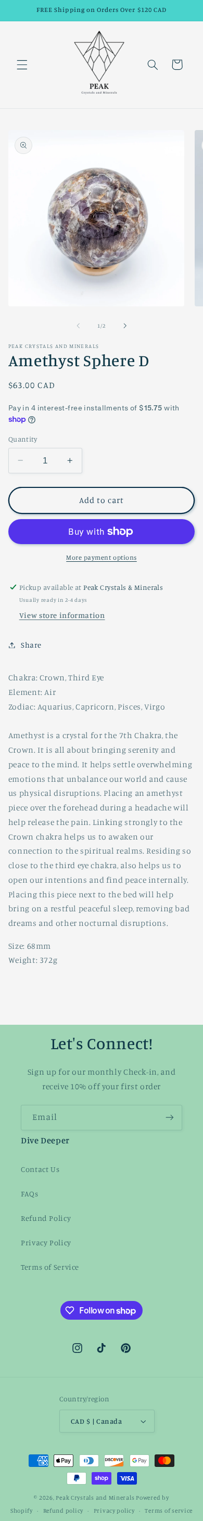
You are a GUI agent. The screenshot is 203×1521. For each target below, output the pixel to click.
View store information (62, 615)
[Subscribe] (170, 1117)
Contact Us (40, 1169)
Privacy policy (114, 1510)
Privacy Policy (46, 1242)
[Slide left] (78, 326)
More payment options (101, 557)
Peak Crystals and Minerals (95, 1497)
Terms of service (169, 1510)
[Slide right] (124, 326)
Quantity (22, 439)
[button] (22, 64)
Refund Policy (46, 1218)
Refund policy (63, 1510)
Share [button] (31, 644)
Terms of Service (50, 1266)
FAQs (30, 1193)
